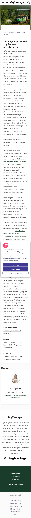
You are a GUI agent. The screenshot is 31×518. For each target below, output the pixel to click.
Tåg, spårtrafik (18, 345)
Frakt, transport (8, 342)
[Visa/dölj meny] (3, 2)
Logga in (15, 514)
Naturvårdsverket (9, 236)
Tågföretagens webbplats (15, 485)
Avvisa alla (15, 265)
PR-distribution (15, 503)
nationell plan (16, 359)
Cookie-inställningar (15, 273)
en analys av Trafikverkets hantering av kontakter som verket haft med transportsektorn (14, 161)
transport (6, 356)
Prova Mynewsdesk (15, 506)
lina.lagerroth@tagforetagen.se (15, 395)
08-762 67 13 (15, 398)
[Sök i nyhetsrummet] (28, 2)
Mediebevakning (15, 501)
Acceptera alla (15, 269)
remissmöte (22, 93)
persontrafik (19, 356)
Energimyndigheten (14, 234)
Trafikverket (7, 359)
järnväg (12, 356)
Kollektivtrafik (8, 348)
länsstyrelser (22, 236)
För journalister (15, 509)
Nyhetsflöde (15, 512)
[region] (15, 259)
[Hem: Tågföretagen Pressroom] (15, 2)
